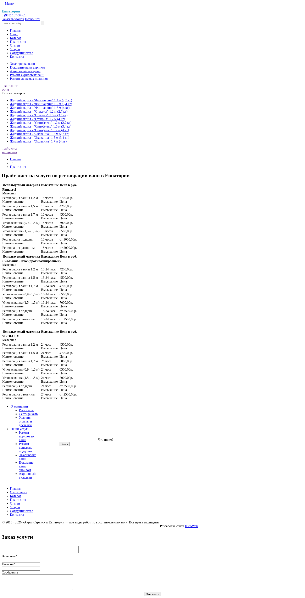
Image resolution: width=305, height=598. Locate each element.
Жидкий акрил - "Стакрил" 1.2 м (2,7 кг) (38, 111)
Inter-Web (191, 526)
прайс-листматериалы (9, 150)
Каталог (15, 38)
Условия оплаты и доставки (25, 421)
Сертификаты (28, 414)
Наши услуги (20, 429)
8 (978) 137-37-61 (14, 15)
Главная (15, 30)
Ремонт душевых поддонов (29, 78)
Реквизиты (26, 410)
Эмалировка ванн (22, 63)
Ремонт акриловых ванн (27, 75)
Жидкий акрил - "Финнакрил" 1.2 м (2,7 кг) (41, 100)
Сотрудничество (21, 53)
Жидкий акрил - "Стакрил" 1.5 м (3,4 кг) (38, 115)
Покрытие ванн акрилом (27, 67)
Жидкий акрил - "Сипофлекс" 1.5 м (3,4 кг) (40, 126)
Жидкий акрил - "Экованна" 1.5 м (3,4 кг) (39, 137)
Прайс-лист (18, 41)
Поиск (64, 444)
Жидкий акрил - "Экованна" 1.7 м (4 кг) (38, 141)
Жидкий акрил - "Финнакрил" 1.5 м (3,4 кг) (41, 104)
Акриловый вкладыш (25, 71)
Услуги (15, 49)
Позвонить (32, 19)
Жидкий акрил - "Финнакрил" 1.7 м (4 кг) (40, 107)
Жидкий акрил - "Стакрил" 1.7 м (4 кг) (37, 119)
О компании (19, 406)
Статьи (15, 45)
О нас (14, 34)
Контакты (17, 56)
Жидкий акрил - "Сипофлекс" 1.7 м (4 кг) (39, 130)
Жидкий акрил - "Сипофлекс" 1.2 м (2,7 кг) (40, 122)
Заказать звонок (13, 19)
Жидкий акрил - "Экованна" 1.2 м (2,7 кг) (39, 134)
